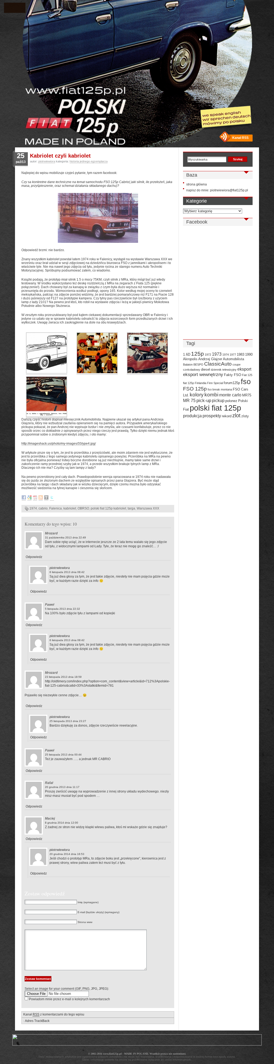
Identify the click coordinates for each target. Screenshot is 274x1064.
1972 (208, 354)
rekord (226, 416)
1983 (240, 354)
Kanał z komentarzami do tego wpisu (53, 1014)
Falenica (55, 508)
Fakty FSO (232, 375)
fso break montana (220, 389)
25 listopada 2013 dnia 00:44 (63, 754)
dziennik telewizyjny (224, 369)
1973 (217, 354)
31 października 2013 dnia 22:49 (65, 537)
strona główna (196, 184)
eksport (244, 369)
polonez (231, 401)
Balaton (188, 364)
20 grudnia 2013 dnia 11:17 (62, 787)
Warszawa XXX (148, 508)
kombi (211, 394)
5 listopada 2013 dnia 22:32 (62, 608)
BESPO (198, 364)
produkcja (192, 416)
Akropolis (190, 359)
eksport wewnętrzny (203, 374)
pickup (218, 400)
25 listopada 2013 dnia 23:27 (68, 721)
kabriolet (69, 508)
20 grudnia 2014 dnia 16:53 (67, 854)
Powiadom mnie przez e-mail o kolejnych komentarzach (69, 999)
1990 (249, 354)
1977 (233, 354)
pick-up (203, 400)
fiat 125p (188, 383)
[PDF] (35, 499)
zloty (245, 416)
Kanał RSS (240, 138)
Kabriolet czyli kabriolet (60, 156)
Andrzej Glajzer (210, 359)
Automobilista (233, 359)
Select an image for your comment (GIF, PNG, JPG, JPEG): (67, 989)
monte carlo (230, 395)
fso (246, 381)
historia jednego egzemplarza (89, 161)
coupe (237, 364)
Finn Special (215, 383)
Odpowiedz (34, 557)
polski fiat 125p (215, 407)
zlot (236, 415)
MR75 (246, 395)
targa (131, 508)
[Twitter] (52, 499)
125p (197, 354)
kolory (197, 394)
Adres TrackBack (37, 1021)
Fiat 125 (247, 375)
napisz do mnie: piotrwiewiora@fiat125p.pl (217, 190)
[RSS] (41, 499)
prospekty (212, 416)
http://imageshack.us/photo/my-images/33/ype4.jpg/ (58, 443)
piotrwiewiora (46, 161)
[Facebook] (24, 499)
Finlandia (200, 383)
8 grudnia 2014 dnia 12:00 (61, 822)
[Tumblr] (46, 499)
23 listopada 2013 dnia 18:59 (63, 676)
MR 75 (189, 400)
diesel (205, 369)
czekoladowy (191, 369)
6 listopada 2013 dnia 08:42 (67, 572)
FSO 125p (195, 389)
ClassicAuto (218, 364)
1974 (33, 508)
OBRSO (83, 508)
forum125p (232, 383)
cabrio (43, 508)
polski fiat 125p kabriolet (108, 508)
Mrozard (51, 533)
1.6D (186, 354)
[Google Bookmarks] (29, 499)
